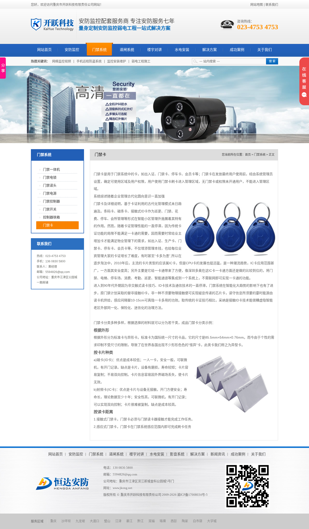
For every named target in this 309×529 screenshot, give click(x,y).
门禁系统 (99, 50)
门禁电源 (49, 193)
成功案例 (237, 50)
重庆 (53, 521)
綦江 (129, 521)
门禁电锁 (49, 177)
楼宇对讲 (154, 50)
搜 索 (272, 61)
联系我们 (272, 4)
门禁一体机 (51, 169)
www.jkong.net (122, 488)
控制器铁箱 (51, 217)
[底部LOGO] (62, 483)
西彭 (174, 521)
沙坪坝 (66, 521)
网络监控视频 (61, 61)
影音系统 (177, 454)
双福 (151, 521)
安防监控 (72, 50)
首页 (248, 154)
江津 (118, 521)
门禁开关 (49, 209)
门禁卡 (48, 225)
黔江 (140, 521)
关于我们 (264, 50)
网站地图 (256, 4)
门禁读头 (49, 185)
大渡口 (94, 521)
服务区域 (37, 521)
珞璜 (163, 521)
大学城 (212, 521)
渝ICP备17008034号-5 (192, 494)
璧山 (107, 521)
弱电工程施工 (141, 61)
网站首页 (44, 50)
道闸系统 (127, 50)
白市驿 (197, 521)
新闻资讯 (218, 454)
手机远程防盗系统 (89, 61)
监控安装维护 (116, 61)
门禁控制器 (51, 201)
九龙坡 (80, 521)
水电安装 (182, 50)
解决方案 (209, 50)
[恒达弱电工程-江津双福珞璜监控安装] (52, 24)
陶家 (185, 521)
